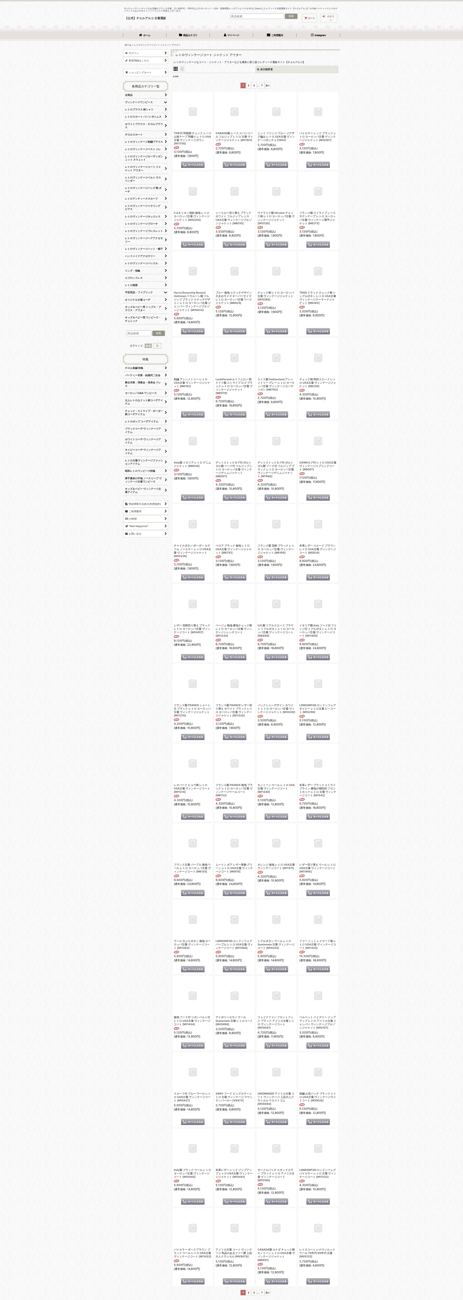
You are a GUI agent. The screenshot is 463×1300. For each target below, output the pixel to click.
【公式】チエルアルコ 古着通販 (145, 18)
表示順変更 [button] (266, 69)
